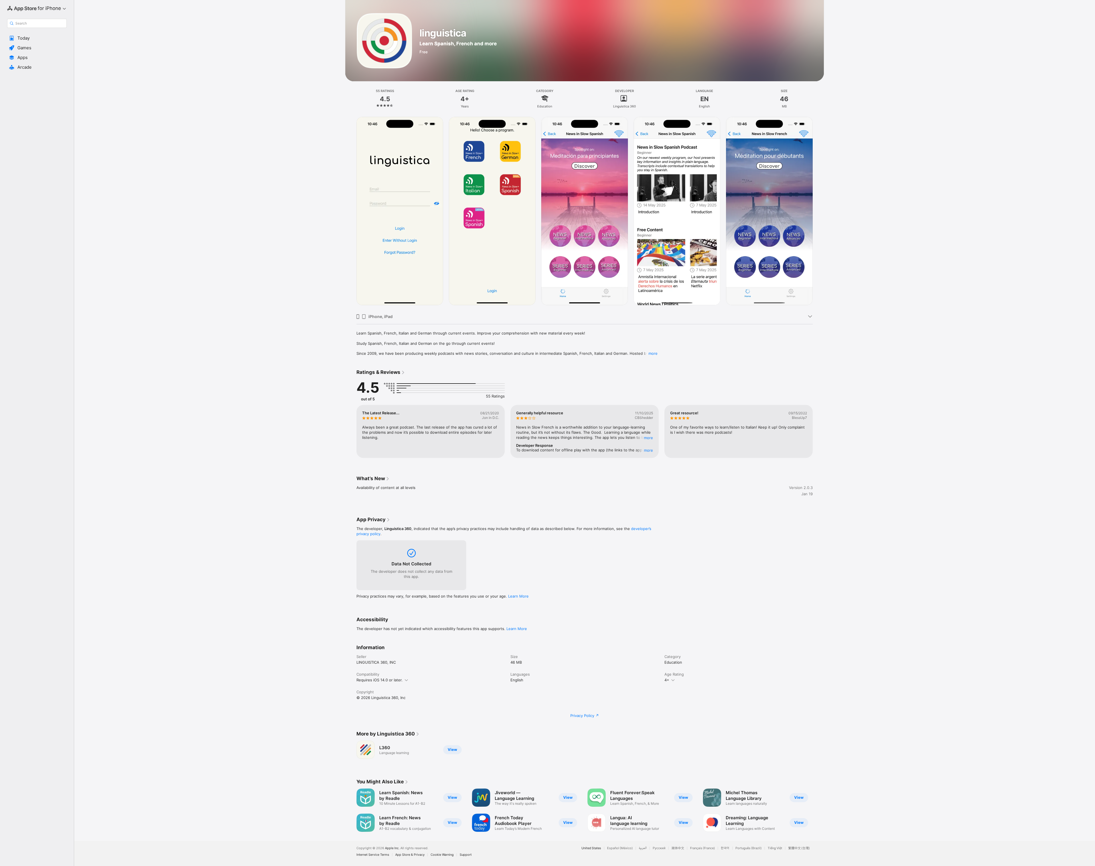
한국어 (725, 848)
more (653, 353)
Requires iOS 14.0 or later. (379, 680)
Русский (659, 848)
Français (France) (702, 848)
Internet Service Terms (372, 854)
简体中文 (678, 848)
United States (591, 848)
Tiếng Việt (775, 848)
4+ (666, 680)
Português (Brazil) (748, 848)
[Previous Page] (351, 213)
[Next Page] (818, 213)
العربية (643, 848)
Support (466, 854)
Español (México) (620, 848)
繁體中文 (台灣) (799, 848)
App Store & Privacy (410, 854)
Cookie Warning (442, 854)
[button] (36, 38)
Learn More (518, 596)
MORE (648, 437)
